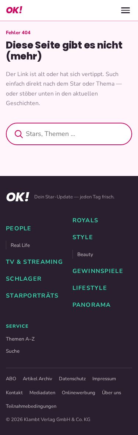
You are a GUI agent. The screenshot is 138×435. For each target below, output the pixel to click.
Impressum (104, 378)
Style (82, 237)
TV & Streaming (34, 262)
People (19, 228)
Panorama (91, 305)
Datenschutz (72, 378)
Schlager (24, 279)
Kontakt (14, 392)
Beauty (85, 254)
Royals (85, 220)
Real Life (20, 245)
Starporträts (32, 296)
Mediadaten (42, 392)
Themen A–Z (20, 338)
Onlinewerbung (78, 392)
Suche (13, 351)
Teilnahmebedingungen (31, 406)
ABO (11, 378)
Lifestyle (89, 288)
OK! (14, 10)
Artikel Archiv (37, 378)
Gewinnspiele (97, 271)
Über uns (111, 392)
